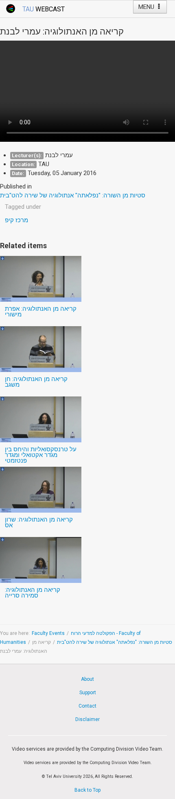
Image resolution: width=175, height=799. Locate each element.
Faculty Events (48, 633)
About (87, 679)
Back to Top (87, 790)
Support (87, 692)
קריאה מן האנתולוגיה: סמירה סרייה (32, 592)
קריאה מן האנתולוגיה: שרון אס (39, 522)
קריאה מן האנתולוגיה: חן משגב (36, 381)
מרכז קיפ (16, 220)
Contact (87, 706)
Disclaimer (87, 719)
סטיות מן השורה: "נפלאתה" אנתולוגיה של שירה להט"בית (114, 642)
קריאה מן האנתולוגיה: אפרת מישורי (41, 311)
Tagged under (23, 206)
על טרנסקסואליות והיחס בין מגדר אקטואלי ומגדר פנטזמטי (41, 455)
